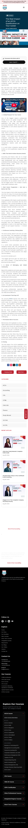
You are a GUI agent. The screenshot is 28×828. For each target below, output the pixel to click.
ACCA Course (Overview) (10, 717)
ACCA (15, 28)
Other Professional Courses (12, 793)
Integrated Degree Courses (12, 799)
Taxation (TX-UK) (8, 757)
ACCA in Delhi (7, 725)
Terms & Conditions (15, 822)
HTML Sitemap (5, 824)
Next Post (21, 372)
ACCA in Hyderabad (9, 732)
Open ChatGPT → (14, 62)
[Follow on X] (14, 365)
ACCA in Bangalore (9, 727)
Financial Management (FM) (11, 764)
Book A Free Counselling (14, 528)
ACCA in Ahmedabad (9, 735)
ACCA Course (8, 713)
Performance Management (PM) (12, 755)
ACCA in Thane (8, 737)
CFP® (4, 400)
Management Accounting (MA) (11, 747)
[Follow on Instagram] (11, 365)
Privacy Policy (5, 822)
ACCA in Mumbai (8, 722)
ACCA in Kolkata (8, 739)
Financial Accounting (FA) (10, 750)
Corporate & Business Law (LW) (12, 752)
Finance (5, 410)
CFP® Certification (10, 787)
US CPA (5, 425)
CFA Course (8, 776)
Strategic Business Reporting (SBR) (13, 767)
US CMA (5, 420)
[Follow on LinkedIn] (17, 365)
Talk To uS (26, 413)
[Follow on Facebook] (8, 365)
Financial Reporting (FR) (10, 759)
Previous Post (7, 372)
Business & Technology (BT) (11, 745)
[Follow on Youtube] (20, 365)
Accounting (6, 390)
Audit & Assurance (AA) (10, 762)
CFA (4, 395)
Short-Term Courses (10, 804)
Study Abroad (7, 415)
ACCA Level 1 (7, 769)
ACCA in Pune (7, 730)
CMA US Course (9, 782)
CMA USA (6, 405)
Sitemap (23, 822)
